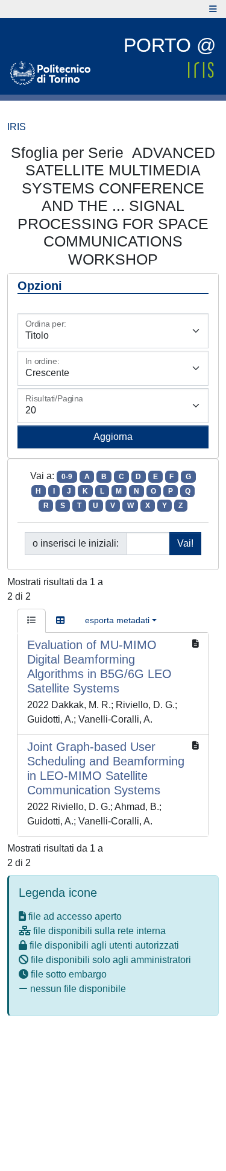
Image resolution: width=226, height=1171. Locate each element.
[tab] (31, 621)
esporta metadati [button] (117, 620)
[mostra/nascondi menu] (213, 9)
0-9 (66, 476)
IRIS (16, 127)
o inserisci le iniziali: (76, 543)
